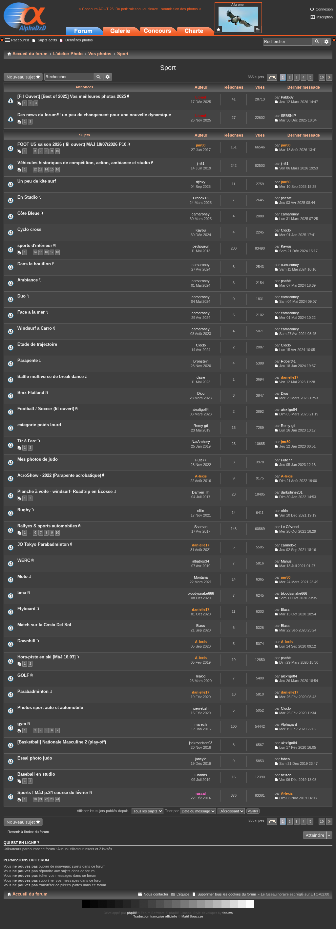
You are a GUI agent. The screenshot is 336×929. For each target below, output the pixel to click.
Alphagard (289, 724)
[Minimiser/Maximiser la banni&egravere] (2, 40)
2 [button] (290, 77)
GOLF (23, 675)
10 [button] (322, 77)
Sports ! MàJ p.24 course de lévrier (52, 792)
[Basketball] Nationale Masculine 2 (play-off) (61, 742)
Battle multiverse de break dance (50, 376)
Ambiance (27, 279)
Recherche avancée (326, 42)
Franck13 (200, 198)
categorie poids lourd (39, 424)
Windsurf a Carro (34, 328)
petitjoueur (201, 246)
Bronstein (200, 361)
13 (40, 169)
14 (46, 169)
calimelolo (288, 545)
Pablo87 (287, 97)
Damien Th (200, 492)
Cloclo (286, 230)
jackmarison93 (200, 743)
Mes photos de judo (37, 459)
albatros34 (200, 561)
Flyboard (26, 608)
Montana (201, 577)
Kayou (201, 230)
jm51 (200, 164)
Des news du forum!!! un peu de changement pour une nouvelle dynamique (94, 114)
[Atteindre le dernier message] (276, 102)
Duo (21, 296)
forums (227, 913)
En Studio (27, 197)
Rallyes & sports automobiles (47, 525)
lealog (200, 676)
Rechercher (317, 42)
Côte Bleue (28, 213)
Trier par (172, 811)
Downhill (26, 640)
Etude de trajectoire (37, 344)
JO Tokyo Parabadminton (43, 544)
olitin (200, 511)
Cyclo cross (29, 229)
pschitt (286, 198)
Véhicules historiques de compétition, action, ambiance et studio (83, 162)
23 (51, 799)
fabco (285, 759)
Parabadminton (33, 691)
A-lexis (201, 476)
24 (57, 799)
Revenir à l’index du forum (28, 832)
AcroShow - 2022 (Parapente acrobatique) (59, 475)
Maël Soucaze (192, 916)
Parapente (27, 360)
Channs (201, 775)
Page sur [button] (272, 77)
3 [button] (297, 77)
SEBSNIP (288, 116)
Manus (286, 561)
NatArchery (201, 442)
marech (201, 724)
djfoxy (200, 182)
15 (51, 169)
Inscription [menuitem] (324, 17)
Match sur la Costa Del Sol (44, 624)
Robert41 (288, 361)
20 (35, 799)
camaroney (201, 214)
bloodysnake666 (201, 593)
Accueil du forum (30, 894)
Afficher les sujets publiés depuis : (104, 811)
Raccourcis (20, 40)
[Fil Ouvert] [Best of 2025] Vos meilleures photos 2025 (71, 96)
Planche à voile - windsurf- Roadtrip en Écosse (65, 491)
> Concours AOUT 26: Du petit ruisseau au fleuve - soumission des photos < (140, 9)
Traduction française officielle (155, 916)
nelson (286, 775)
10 (57, 151)
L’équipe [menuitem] (183, 894)
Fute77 (200, 460)
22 (46, 799)
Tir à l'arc (26, 440)
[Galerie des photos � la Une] (218, 29)
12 (35, 169)
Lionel (200, 97)
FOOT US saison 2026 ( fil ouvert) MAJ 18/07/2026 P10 (71, 144)
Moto (22, 576)
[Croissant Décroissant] (231, 811)
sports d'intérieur (34, 245)
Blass (285, 609)
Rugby (24, 509)
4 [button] (303, 77)
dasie (201, 377)
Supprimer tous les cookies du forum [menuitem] (227, 894)
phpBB (132, 913)
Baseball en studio (36, 774)
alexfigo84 (201, 409)
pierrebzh (200, 708)
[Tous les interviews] (258, 29)
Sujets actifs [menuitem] (47, 40)
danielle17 (289, 377)
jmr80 (200, 145)
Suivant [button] (329, 77)
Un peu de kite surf (36, 181)
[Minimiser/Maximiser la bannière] (334, 40)
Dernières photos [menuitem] (79, 40)
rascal (201, 793)
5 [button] (310, 77)
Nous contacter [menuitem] (156, 894)
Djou (200, 393)
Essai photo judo (34, 758)
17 (51, 252)
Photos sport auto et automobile (50, 707)
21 (40, 799)
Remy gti (201, 426)
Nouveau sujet (21, 77)
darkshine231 (292, 492)
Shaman (200, 527)
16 (57, 169)
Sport (168, 67)
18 (57, 252)
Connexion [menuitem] (324, 9)
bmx (21, 592)
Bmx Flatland (30, 392)
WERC (23, 560)
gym (21, 723)
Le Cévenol (290, 527)
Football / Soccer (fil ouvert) (45, 408)
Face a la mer (31, 312)
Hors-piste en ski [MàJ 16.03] (46, 656)
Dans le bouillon (34, 263)
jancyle (200, 759)
